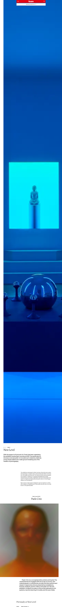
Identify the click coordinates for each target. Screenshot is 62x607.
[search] (44, 1)
